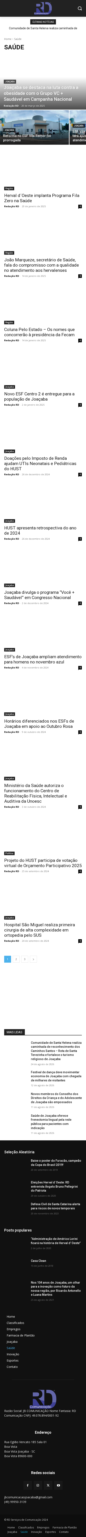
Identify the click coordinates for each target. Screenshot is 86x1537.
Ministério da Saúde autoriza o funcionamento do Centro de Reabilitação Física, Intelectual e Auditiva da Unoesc (35, 793)
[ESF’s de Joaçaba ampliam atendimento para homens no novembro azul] (43, 632)
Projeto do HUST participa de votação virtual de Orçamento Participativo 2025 (43, 863)
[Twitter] (48, 1485)
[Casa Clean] (16, 1267)
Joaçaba (10, 81)
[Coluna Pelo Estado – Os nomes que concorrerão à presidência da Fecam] (43, 304)
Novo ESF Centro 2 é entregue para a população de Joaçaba (39, 396)
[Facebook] (28, 1485)
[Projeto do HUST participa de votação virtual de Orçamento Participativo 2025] (43, 835)
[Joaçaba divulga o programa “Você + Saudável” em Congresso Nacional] (43, 567)
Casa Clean (38, 1260)
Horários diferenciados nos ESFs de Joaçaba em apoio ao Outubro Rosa (39, 724)
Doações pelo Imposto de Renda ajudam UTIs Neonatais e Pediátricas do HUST (40, 463)
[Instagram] (38, 1485)
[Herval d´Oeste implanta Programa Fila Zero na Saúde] (43, 170)
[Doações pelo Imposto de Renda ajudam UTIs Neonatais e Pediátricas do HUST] (43, 433)
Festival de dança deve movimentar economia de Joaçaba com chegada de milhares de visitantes (56, 1076)
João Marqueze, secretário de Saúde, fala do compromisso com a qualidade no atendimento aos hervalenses (41, 265)
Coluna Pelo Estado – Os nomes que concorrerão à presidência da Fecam (39, 332)
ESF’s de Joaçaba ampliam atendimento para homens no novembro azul (43, 659)
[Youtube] (58, 1485)
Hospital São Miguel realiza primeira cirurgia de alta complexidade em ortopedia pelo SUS (39, 930)
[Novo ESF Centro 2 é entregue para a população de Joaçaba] (43, 369)
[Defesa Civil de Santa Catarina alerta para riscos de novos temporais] (16, 1210)
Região (9, 188)
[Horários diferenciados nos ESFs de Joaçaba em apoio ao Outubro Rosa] (43, 696)
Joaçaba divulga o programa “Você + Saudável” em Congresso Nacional (39, 595)
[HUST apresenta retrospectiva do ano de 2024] (43, 503)
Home (7, 39)
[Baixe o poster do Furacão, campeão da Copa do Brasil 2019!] (16, 1167)
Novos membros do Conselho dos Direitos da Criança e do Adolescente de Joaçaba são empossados (56, 1098)
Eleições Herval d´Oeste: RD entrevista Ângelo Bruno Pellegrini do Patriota (54, 1186)
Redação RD (11, 206)
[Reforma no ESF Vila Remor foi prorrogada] (34, 127)
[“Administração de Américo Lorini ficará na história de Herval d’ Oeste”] (16, 1245)
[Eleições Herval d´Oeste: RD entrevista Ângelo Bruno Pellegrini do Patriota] (16, 1189)
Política (9, 853)
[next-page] (33, 959)
